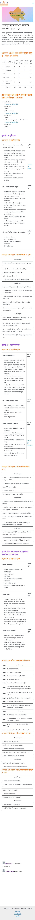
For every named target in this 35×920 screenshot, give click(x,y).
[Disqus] (17, 834)
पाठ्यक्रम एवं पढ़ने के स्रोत (11, 104)
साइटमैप (17, 916)
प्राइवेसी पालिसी (17, 914)
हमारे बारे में (17, 911)
